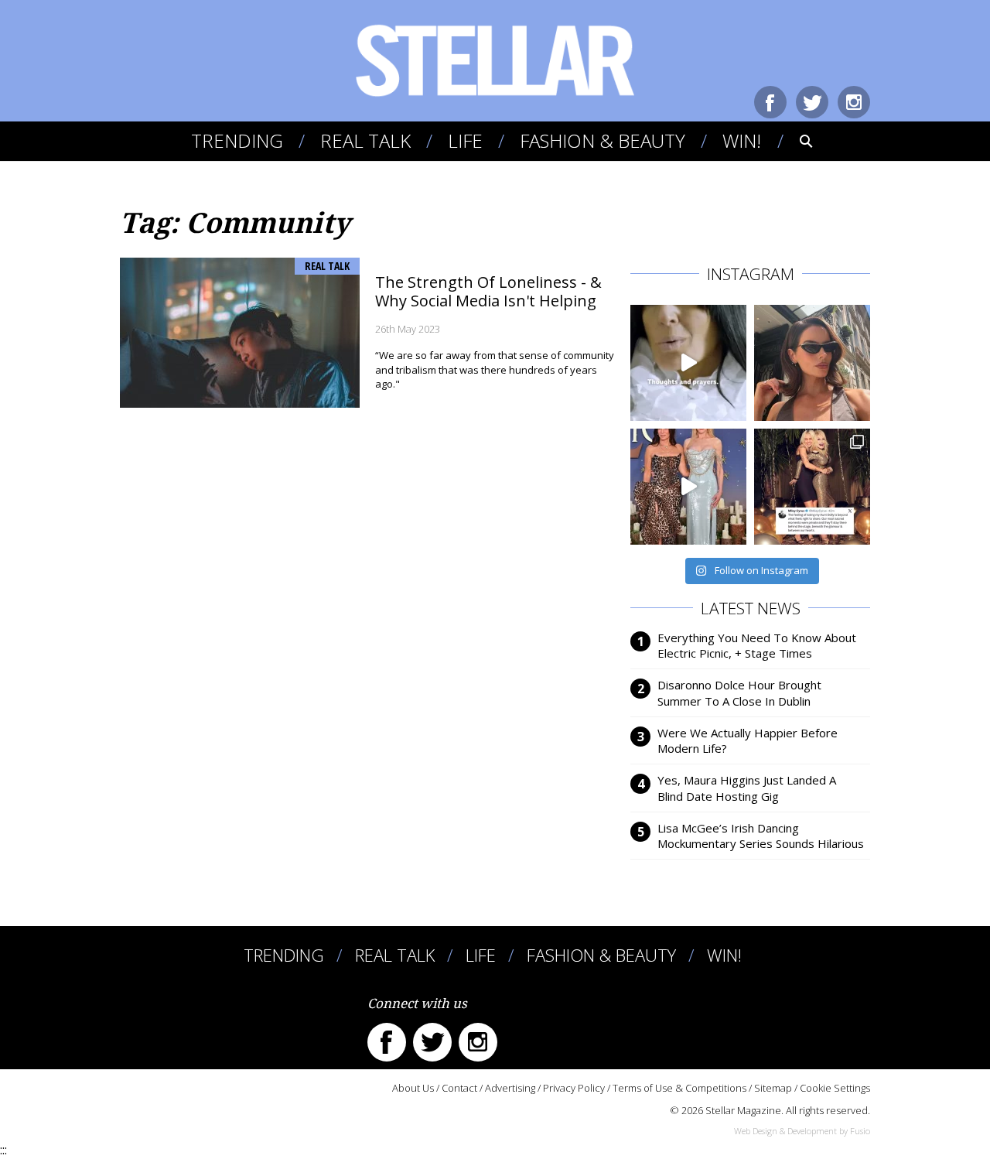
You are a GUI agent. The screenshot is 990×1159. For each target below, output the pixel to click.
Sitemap (773, 1088)
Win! (741, 140)
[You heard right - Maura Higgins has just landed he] (812, 363)
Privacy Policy (574, 1088)
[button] (795, 140)
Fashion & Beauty (602, 140)
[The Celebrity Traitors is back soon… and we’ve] (688, 363)
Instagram (854, 102)
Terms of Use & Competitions (679, 1088)
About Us (413, 1088)
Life (465, 140)
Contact (459, 1088)
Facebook (770, 102)
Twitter (812, 102)
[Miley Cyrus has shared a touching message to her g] (812, 487)
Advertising (510, 1088)
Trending (237, 140)
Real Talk (365, 140)
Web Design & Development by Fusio (802, 1131)
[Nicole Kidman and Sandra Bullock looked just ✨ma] (688, 487)
